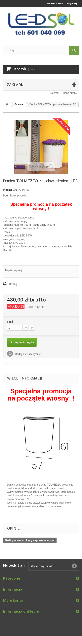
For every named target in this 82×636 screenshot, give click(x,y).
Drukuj (13, 283)
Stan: (6, 195)
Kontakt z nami (55, 3)
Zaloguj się (71, 3)
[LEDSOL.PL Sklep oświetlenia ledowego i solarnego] (41, 23)
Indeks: (7, 189)
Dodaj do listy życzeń (27, 354)
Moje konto (13, 600)
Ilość (10, 321)
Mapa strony (70, 92)
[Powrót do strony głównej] (7, 104)
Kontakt (54, 92)
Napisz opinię (13, 270)
